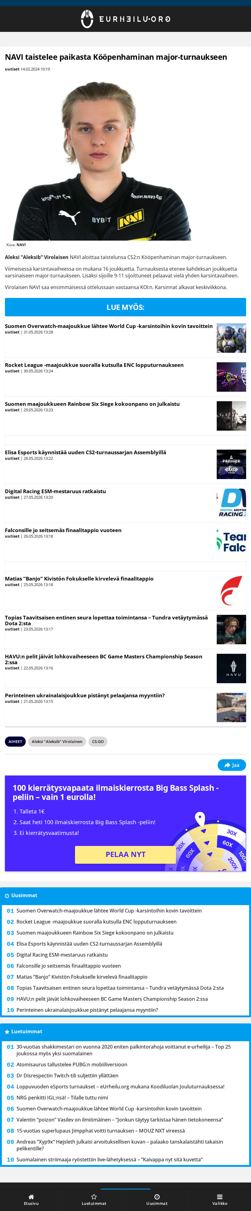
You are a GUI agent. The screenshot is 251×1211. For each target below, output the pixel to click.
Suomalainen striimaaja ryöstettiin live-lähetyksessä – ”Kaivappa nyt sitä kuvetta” (110, 1159)
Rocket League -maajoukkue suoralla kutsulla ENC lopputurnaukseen (94, 364)
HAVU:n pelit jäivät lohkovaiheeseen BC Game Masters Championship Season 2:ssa (103, 659)
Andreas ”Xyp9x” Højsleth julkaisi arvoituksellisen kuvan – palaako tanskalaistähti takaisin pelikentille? (120, 1145)
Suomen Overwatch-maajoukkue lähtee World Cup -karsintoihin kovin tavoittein (109, 325)
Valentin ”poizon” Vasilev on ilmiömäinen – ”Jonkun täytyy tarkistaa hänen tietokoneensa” (120, 1119)
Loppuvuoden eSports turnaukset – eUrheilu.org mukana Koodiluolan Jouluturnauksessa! (120, 1086)
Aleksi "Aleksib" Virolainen (57, 741)
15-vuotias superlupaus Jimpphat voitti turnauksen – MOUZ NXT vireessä (101, 1130)
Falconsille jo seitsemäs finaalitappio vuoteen (63, 530)
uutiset (12, 69)
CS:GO (98, 741)
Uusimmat (24, 895)
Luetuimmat (26, 1031)
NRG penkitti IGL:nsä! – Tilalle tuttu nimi (62, 1097)
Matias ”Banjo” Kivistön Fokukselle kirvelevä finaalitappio (79, 578)
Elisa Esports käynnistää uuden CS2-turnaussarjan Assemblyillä (85, 452)
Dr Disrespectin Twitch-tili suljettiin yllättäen (67, 1075)
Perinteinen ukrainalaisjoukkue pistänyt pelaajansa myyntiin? (85, 695)
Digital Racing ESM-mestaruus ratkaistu (55, 491)
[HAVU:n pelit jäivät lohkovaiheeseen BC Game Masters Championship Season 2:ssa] (231, 668)
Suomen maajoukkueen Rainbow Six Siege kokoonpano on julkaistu (92, 403)
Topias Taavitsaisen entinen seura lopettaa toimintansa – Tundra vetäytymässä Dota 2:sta (106, 620)
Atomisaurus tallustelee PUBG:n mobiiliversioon (72, 1064)
